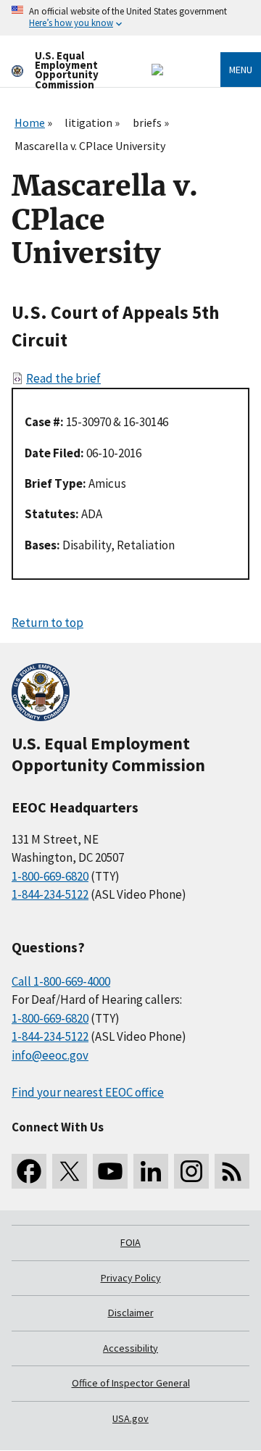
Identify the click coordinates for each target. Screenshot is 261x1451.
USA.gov (130, 1418)
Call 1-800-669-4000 (61, 981)
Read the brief (63, 378)
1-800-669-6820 (50, 876)
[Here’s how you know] (130, 18)
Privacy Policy (131, 1277)
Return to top (47, 623)
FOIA (130, 1242)
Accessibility (130, 1348)
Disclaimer (131, 1312)
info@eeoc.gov (50, 1055)
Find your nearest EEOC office (88, 1092)
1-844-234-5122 (50, 894)
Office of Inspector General (131, 1382)
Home (29, 122)
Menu (240, 69)
